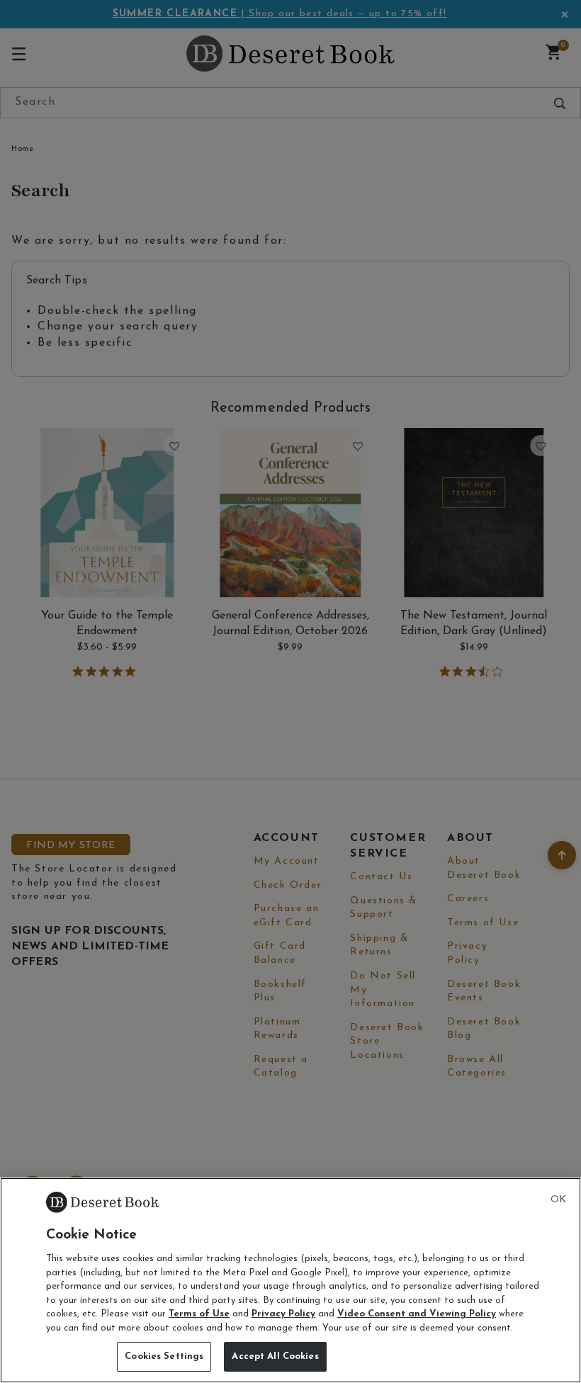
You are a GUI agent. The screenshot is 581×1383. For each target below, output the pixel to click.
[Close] (558, 1200)
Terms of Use (199, 1314)
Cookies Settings (164, 1356)
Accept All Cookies (275, 1356)
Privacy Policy (283, 1314)
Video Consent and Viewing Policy (416, 1314)
